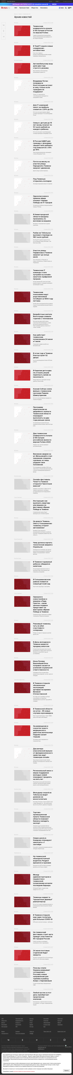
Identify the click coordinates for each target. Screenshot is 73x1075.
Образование (46, 1022)
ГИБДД (31, 1033)
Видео (3, 1031)
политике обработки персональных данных (24, 1071)
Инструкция (4, 1026)
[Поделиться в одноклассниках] (3, 31)
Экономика (43, 8)
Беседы (32, 1018)
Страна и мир (46, 1024)
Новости (32, 1031)
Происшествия (24, 8)
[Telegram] (36, 1040)
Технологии (18, 1024)
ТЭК (16, 1026)
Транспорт (60, 1018)
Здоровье (60, 1024)
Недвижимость (19, 1020)
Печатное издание (20, 1033)
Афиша (59, 1022)
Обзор (31, 1020)
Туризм (31, 1024)
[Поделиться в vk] (3, 25)
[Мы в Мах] (61, 8)
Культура (60, 1020)
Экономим (46, 1018)
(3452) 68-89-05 (42, 1047)
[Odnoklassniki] (22, 1040)
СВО (15, 8)
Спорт (31, 1022)
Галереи (17, 1031)
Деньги (3, 1022)
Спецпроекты (4, 1033)
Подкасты (18, 1022)
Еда (44, 1026)
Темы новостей (47, 1031)
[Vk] (8, 1040)
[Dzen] (50, 1040)
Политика (45, 1020)
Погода (31, 1026)
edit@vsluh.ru (41, 1049)
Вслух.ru (5, 8)
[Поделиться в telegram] (3, 37)
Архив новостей (61, 1031)
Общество (34, 8)
